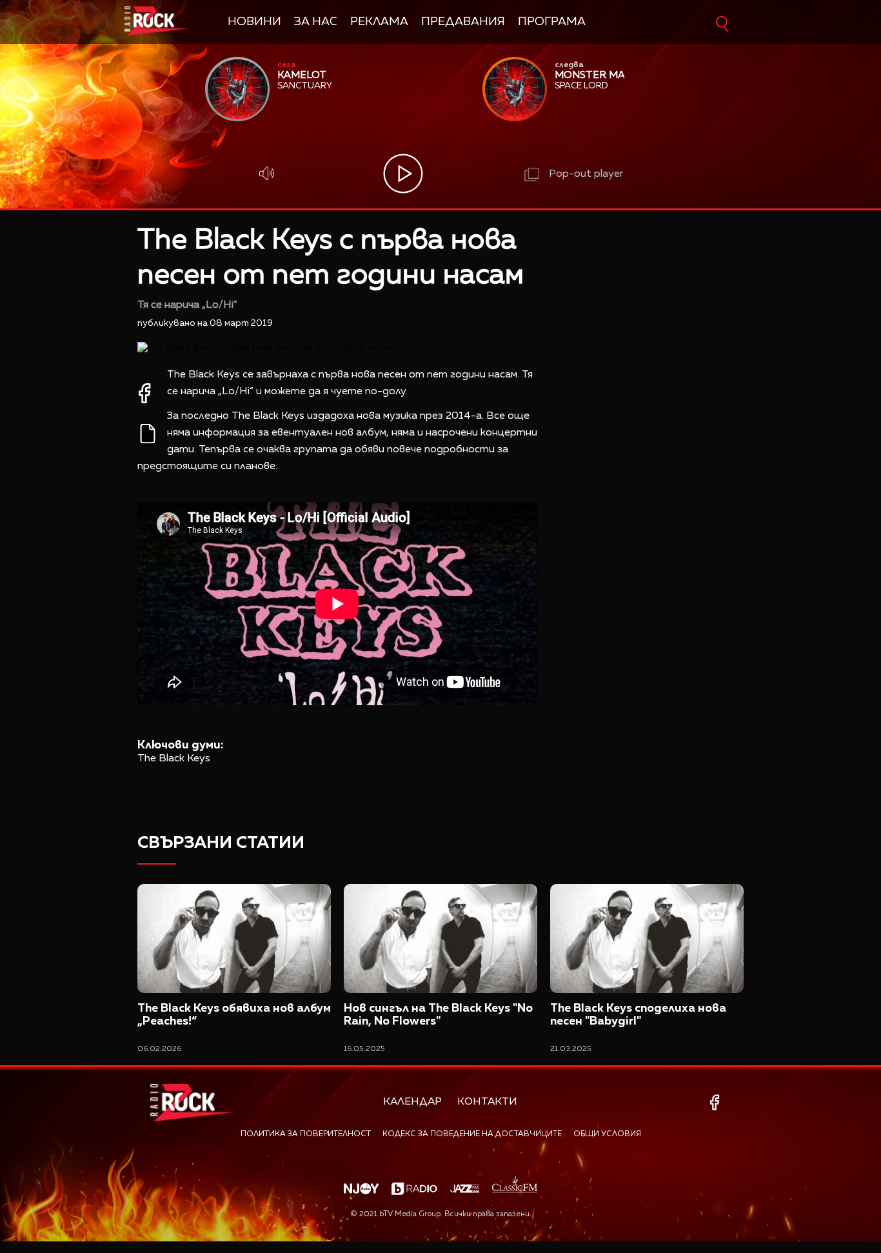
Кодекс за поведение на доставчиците (472, 1134)
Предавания (463, 22)
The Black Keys (173, 759)
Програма (552, 22)
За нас (315, 22)
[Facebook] (717, 1102)
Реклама (379, 22)
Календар (412, 1102)
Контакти (487, 1102)
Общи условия (607, 1134)
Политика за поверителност (306, 1134)
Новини (254, 22)
